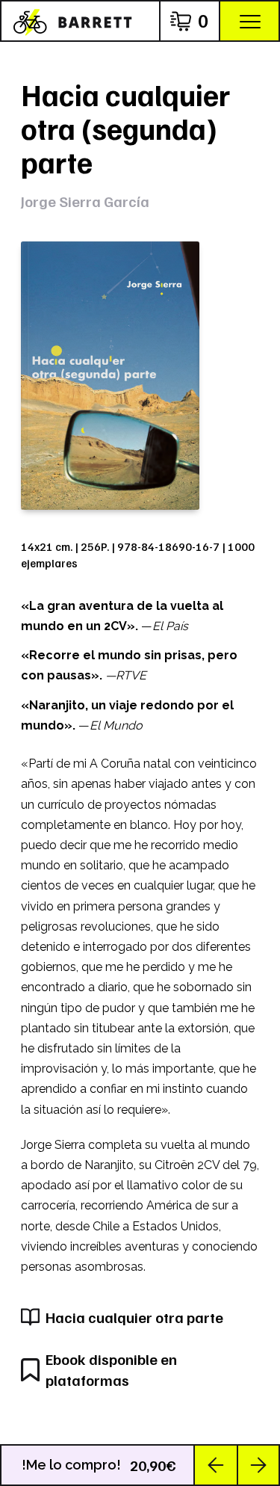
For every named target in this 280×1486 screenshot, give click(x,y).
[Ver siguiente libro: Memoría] (258, 1465)
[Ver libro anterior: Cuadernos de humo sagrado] (216, 1465)
